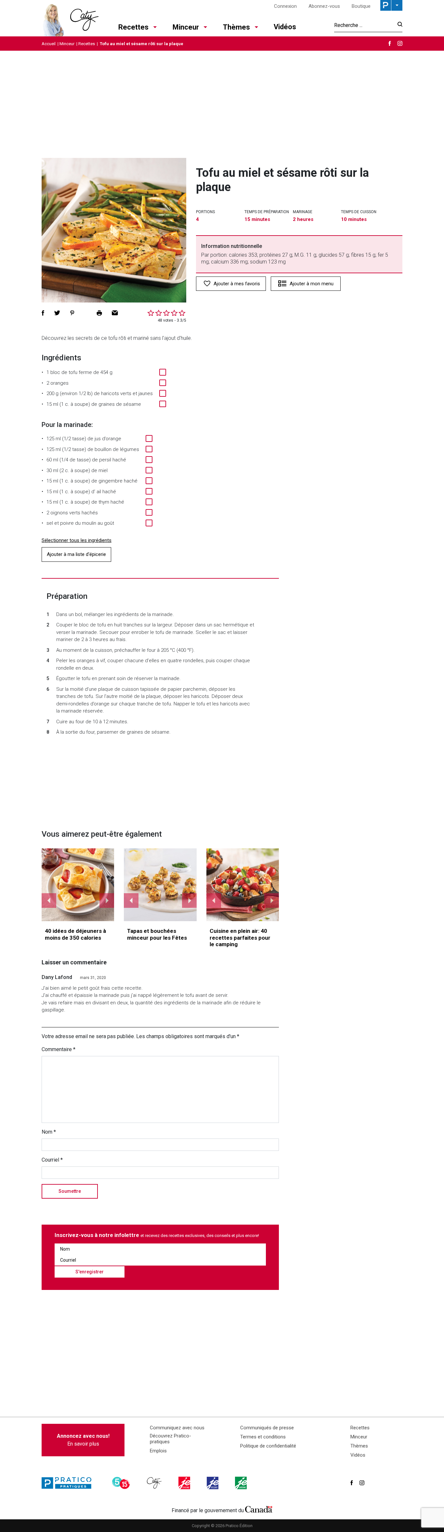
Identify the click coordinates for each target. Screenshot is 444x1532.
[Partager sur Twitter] (57, 312)
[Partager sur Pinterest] (72, 312)
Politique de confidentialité (268, 1446)
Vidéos (285, 27)
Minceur (186, 27)
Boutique (361, 6)
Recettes (133, 27)
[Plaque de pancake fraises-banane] (78, 884)
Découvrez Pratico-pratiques (170, 1439)
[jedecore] (213, 1482)
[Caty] (155, 1482)
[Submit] (398, 25)
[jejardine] (241, 1482)
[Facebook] (389, 43)
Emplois (158, 1451)
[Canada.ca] (258, 1509)
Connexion (285, 6)
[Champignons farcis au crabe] (160, 884)
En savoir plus (83, 1440)
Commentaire (58, 1049)
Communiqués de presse (267, 1428)
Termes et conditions (263, 1437)
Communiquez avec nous (177, 1428)
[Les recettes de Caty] (70, 18)
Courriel (52, 1160)
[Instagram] (400, 43)
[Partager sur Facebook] (43, 312)
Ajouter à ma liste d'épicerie (76, 554)
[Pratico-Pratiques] (69, 1482)
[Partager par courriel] (115, 312)
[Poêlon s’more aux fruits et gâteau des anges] (242, 884)
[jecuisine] (184, 1482)
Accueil (49, 43)
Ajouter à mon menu (311, 284)
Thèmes (236, 27)
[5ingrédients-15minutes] (122, 1482)
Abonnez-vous (324, 6)
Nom (49, 1132)
